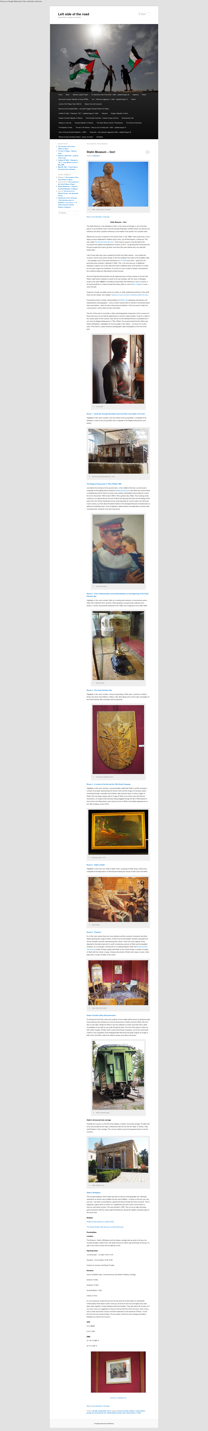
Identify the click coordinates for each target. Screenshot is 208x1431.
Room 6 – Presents (94, 932)
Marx (134, 284)
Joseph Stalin (102, 1411)
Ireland (133, 99)
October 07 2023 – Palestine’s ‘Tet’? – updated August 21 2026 (78, 113)
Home (60, 95)
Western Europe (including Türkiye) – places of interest (76, 137)
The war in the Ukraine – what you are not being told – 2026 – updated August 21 (101, 127)
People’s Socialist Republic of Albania (70, 118)
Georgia (95, 1411)
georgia (89, 1413)
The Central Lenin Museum (104, 242)
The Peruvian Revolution (134, 123)
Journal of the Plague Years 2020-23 (70, 104)
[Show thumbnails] (118, 1398)
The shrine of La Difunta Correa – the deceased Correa (68, 193)
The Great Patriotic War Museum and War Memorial (105, 1227)
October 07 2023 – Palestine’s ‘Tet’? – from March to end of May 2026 (68, 162)
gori (93, 1413)
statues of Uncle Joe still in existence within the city (129, 295)
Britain (144, 95)
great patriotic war (100, 1413)
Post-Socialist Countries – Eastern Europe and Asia (102, 118)
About (67, 95)
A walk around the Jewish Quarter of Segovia (67, 204)
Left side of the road (73, 14)
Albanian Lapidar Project (80, 95)
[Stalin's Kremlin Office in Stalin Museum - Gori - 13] (118, 1372)
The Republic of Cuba (65, 127)
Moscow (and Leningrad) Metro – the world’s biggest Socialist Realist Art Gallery (84, 109)
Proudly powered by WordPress (104, 1423)
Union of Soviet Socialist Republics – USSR (72, 132)
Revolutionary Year (128, 118)
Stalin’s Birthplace (94, 1192)
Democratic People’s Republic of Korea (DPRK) (73, 99)
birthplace (132, 1411)
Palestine (105, 113)
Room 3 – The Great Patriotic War (99, 690)
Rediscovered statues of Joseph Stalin (100, 1221)
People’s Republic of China (119, 113)
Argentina (136, 95)
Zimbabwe (99, 137)
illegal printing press (123, 490)
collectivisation (140, 1411)
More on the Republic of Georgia (98, 217)
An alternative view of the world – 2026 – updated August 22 (110, 95)
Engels (138, 284)
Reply (138, 1413)
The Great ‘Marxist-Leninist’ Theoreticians (110, 123)
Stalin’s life (124, 300)
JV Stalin (123, 260)
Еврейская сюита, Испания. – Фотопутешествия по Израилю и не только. (67, 200)
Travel (109, 1411)
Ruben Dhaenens (63, 186)
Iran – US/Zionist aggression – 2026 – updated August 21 (110, 99)
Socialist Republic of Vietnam (84, 123)
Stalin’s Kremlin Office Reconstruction (101, 1015)
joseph (119, 1413)
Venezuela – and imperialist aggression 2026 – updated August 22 (110, 132)
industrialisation (112, 1413)
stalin (124, 1413)
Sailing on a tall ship (65, 123)
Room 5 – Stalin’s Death (96, 865)
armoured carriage (122, 1411)
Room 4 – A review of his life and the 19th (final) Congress (109, 784)
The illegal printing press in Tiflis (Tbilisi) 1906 (104, 484)
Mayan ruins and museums (93, 104)
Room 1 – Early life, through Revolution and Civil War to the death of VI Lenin (116, 414)
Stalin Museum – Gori (101, 152)
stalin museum (130, 1413)
